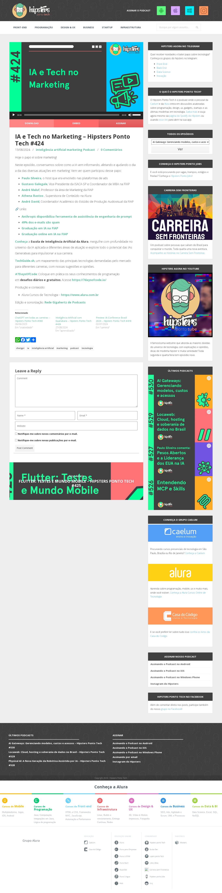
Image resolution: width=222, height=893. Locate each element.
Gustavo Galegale (34, 184)
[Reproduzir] (13, 115)
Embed (76, 123)
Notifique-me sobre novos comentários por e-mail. (48, 433)
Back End (162, 67)
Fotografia (145, 819)
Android (10, 816)
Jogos (21, 812)
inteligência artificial (51, 150)
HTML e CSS (71, 812)
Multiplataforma (9, 812)
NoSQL (195, 816)
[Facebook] (23, 340)
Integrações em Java (44, 819)
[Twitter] (28, 340)
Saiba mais (191, 111)
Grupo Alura (31, 840)
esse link (163, 119)
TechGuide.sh (24, 261)
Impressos (134, 819)
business (88, 27)
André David (30, 201)
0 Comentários (111, 150)
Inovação (161, 75)
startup (107, 27)
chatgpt (20, 348)
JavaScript (77, 816)
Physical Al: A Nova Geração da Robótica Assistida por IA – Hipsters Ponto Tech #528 (57, 763)
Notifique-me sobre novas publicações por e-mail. (47, 440)
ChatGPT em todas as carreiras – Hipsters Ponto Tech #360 (32, 319)
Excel (209, 812)
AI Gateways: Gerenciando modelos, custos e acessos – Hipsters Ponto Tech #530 (55, 745)
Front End (162, 63)
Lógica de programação (45, 822)
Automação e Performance (78, 819)
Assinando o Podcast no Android (161, 10)
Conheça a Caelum (195, 553)
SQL (215, 812)
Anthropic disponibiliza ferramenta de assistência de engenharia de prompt (77, 216)
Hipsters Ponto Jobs (181, 175)
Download (32, 123)
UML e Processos (176, 816)
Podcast (89, 150)
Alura (167, 103)
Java (36, 815)
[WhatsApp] (17, 340)
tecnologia (87, 348)
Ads (168, 812)
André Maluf (30, 190)
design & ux (68, 27)
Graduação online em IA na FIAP (45, 234)
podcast (74, 348)
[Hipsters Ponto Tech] (31, 10)
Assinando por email (125, 757)
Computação (46, 815)
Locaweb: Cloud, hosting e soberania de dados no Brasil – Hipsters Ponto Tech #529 (56, 754)
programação (44, 27)
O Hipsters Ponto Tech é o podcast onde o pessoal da (179, 99)
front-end (20, 27)
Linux (99, 815)
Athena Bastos (32, 196)
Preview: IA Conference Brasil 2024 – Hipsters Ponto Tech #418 (113, 319)
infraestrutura (131, 27)
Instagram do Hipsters (164, 683)
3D (130, 815)
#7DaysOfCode (26, 274)
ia (28, 348)
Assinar (121, 123)
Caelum (154, 103)
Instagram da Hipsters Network (203, 10)
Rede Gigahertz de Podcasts (64, 302)
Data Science (163, 71)
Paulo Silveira (31, 178)
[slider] (137, 114)
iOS (4, 816)
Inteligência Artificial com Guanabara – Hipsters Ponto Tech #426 (73, 321)
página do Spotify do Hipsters (185, 115)
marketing (74, 150)
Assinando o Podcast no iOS (175, 10)
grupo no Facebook (171, 708)
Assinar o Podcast (138, 10)
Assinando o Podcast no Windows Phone (189, 10)
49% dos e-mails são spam (41, 222)
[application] (76, 115)
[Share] (33, 340)
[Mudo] (129, 115)
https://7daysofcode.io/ (89, 280)
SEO (163, 812)
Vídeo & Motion (140, 815)
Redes (110, 822)
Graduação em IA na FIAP (40, 228)
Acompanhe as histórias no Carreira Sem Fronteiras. (177, 252)
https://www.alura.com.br (80, 295)
